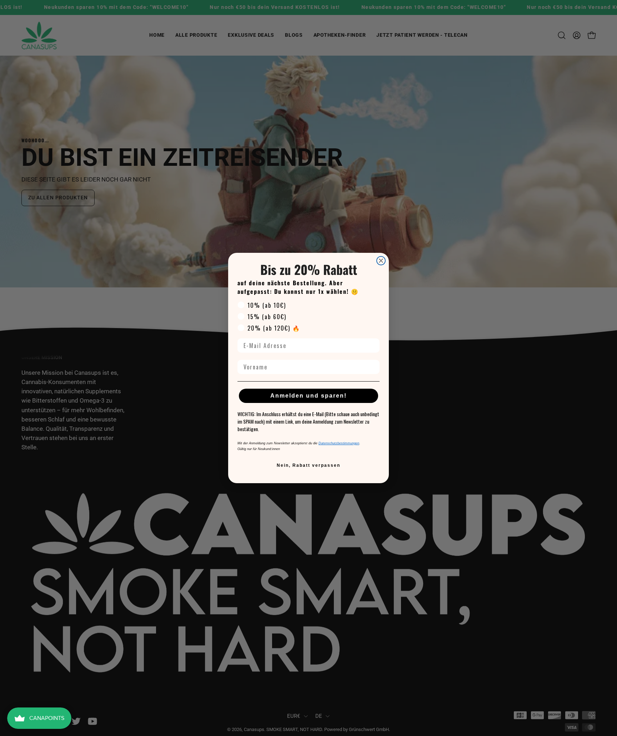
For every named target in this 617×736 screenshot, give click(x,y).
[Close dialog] (381, 260)
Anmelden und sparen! (308, 396)
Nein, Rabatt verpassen (308, 465)
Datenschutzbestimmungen (338, 443)
